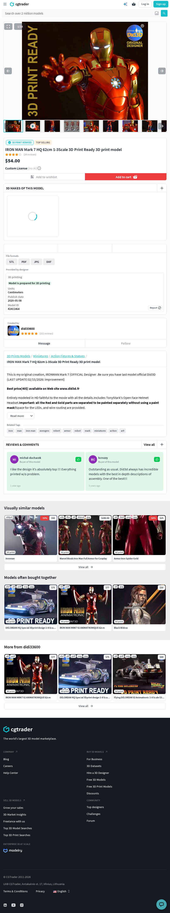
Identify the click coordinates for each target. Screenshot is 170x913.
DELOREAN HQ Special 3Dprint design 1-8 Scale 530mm (89, 697)
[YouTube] (14, 905)
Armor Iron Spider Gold (126, 558)
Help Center (10, 773)
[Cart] (133, 4)
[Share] (139, 248)
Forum (91, 821)
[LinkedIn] (5, 905)
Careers (8, 766)
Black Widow (121, 627)
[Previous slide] (8, 71)
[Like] (31, 248)
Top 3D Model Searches (17, 828)
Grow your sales (13, 808)
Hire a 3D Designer (98, 773)
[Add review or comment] (162, 444)
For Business (94, 759)
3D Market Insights (14, 814)
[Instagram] (22, 905)
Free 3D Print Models (99, 786)
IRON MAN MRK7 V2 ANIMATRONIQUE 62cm (28, 697)
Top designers (95, 807)
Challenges (93, 814)
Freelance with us (14, 821)
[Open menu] (5, 4)
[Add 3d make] (162, 188)
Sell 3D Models (12, 800)
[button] (156, 13)
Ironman (10, 558)
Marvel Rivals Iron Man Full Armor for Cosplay (83, 558)
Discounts (93, 793)
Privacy (40, 891)
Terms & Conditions (15, 891)
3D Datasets (94, 766)
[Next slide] (162, 71)
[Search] (164, 13)
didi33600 (28, 328)
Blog (6, 759)
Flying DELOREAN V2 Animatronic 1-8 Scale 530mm (140, 697)
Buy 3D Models (95, 751)
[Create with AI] (125, 4)
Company (8, 751)
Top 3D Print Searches (16, 835)
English (59, 891)
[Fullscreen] (8, 26)
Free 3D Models (96, 780)
